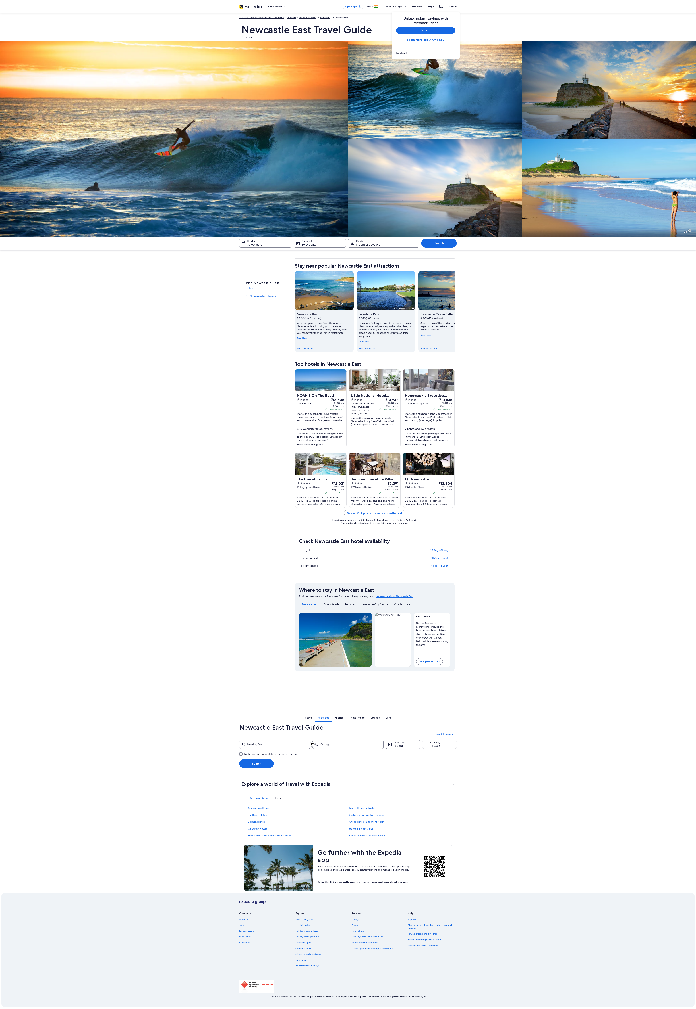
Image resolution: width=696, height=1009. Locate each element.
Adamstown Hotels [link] (258, 808)
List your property (395, 6)
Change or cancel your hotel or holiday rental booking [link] (430, 927)
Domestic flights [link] (303, 942)
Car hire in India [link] (303, 948)
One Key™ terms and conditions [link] (367, 936)
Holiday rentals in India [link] (306, 931)
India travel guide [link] (304, 919)
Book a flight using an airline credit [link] (425, 939)
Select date (254, 244)
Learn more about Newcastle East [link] (394, 596)
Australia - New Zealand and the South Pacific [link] (261, 17)
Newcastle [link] (325, 17)
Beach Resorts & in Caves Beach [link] (367, 835)
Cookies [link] (355, 925)
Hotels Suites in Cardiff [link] (362, 828)
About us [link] (243, 919)
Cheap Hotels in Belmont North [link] (366, 821)
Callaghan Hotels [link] (257, 828)
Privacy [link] (355, 919)
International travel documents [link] (423, 945)
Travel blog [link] (300, 959)
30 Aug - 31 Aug (439, 550)
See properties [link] (305, 348)
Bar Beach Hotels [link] (257, 815)
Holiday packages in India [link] (308, 936)
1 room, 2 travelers (368, 244)
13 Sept (398, 746)
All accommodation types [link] (308, 954)
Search (439, 243)
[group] (432, 633)
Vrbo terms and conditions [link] (365, 942)
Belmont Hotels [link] (256, 821)
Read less (302, 338)
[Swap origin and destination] (312, 744)
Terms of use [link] (358, 931)
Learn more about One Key (425, 39)
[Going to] (348, 744)
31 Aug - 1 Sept (439, 558)
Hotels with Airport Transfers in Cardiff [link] (269, 835)
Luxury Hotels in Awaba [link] (362, 808)
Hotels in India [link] (302, 925)
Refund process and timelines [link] (422, 933)
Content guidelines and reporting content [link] (372, 948)
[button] (348, 784)
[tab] (310, 604)
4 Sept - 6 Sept (439, 565)
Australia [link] (291, 17)
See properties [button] (429, 661)
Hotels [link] (249, 288)
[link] (426, 53)
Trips (431, 6)
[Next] (454, 311)
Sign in (452, 6)
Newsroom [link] (244, 942)
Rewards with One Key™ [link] (307, 965)
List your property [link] (247, 931)
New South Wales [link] (307, 17)
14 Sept (435, 746)
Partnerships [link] (245, 936)
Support (417, 6)
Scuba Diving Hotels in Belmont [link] (366, 815)
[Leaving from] (274, 744)
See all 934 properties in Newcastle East (374, 513)
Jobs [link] (241, 925)
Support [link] (412, 919)
